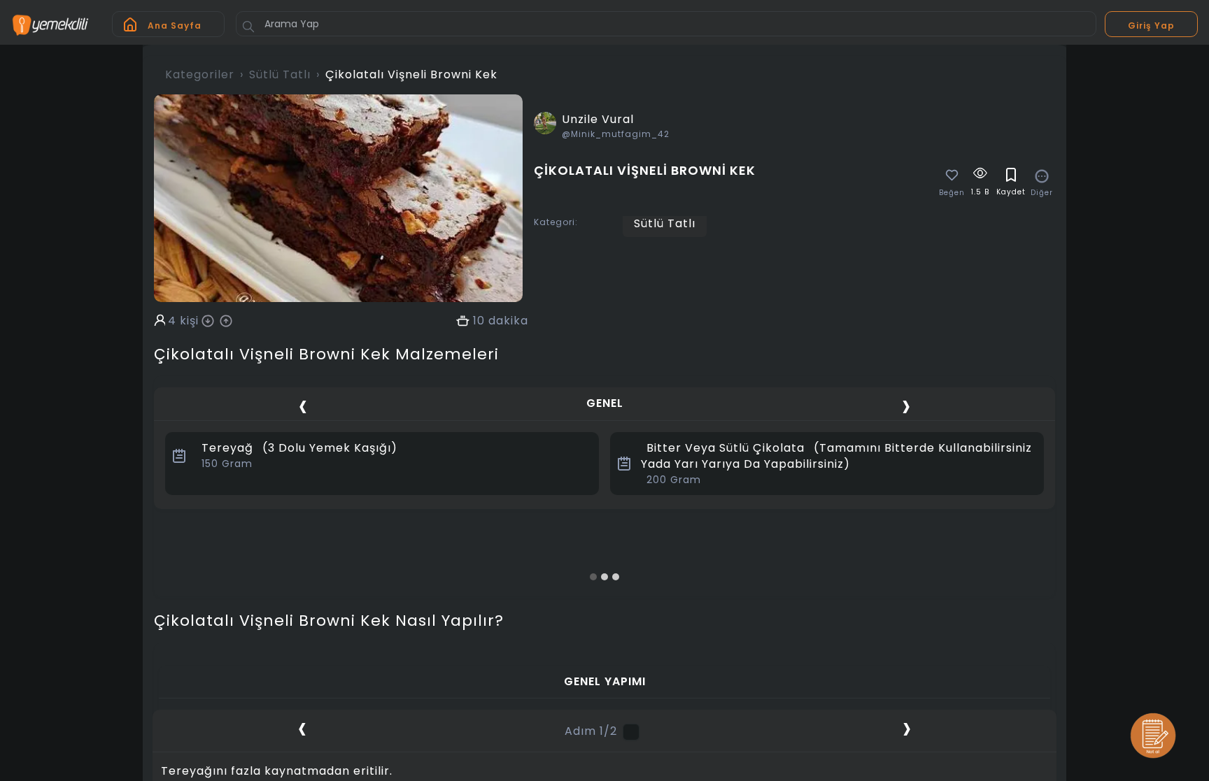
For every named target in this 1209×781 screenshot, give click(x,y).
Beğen (952, 193)
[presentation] (303, 405)
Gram (227, 464)
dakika (508, 321)
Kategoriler (199, 74)
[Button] (248, 26)
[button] (593, 576)
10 (479, 321)
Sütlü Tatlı (280, 74)
